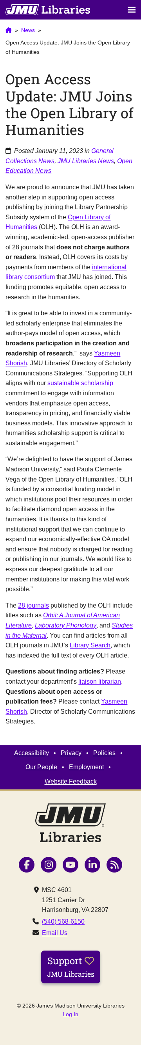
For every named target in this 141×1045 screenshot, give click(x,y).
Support (70, 966)
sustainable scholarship (80, 383)
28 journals (33, 605)
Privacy (71, 753)
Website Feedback (71, 781)
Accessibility (31, 753)
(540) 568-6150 (63, 921)
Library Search (90, 645)
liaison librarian (99, 681)
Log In (70, 1014)
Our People (41, 767)
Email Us (54, 932)
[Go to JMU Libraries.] (8, 30)
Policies (104, 753)
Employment (86, 767)
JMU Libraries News (86, 161)
